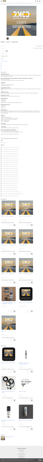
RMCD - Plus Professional (25, 273)
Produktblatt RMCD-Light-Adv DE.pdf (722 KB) (10, 172)
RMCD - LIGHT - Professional (9, 245)
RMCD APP (4, 331)
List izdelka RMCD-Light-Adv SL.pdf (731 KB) (9, 157)
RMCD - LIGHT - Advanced (25, 216)
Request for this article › (5, 61)
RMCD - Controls (7, 3)
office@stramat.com (21, 456)
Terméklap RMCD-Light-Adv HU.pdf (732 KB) (9, 183)
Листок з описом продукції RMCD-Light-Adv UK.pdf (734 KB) (12, 193)
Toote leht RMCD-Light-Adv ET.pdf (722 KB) (9, 185)
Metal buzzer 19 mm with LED (25, 421)
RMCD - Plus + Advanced (8, 273)
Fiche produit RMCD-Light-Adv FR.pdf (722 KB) (10, 151)
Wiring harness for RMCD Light (8, 392)
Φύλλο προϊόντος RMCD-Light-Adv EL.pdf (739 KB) (10, 191)
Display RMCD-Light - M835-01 (8, 363)
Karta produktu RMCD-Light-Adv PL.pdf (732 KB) (10, 155)
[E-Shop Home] (4, 1)
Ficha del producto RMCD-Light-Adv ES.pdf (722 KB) (11, 149)
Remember (4, 56)
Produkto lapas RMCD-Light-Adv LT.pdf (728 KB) (10, 174)
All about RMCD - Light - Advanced (32, 3)
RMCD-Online (4, 142)
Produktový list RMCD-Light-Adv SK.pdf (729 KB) (10, 179)
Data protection (32, 460)
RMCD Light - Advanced (20, 3)
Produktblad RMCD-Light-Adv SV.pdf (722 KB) (9, 170)
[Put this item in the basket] (6, 51)
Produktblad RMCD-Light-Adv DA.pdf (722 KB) (9, 168)
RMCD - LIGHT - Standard (8, 216)
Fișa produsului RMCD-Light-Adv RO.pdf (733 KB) (10, 153)
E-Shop (2, 3)
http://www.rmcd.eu (22, 457)
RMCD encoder (22, 391)
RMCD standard (23, 245)
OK (40, 460)
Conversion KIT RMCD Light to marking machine (8, 303)
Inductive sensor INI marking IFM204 (24, 363)
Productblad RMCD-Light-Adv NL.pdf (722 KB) (9, 162)
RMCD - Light (13, 3)
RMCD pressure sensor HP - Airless (8, 421)
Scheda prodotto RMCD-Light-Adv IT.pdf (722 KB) (10, 181)
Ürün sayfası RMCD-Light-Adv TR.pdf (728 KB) (9, 189)
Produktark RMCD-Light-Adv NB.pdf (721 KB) (9, 166)
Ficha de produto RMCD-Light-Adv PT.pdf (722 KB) (10, 147)
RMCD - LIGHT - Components (26, 302)
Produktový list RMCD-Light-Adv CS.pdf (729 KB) (10, 176)
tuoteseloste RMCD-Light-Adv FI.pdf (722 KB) (9, 187)
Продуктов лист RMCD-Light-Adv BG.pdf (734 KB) (10, 195)
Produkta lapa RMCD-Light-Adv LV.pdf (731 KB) (10, 164)
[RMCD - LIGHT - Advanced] (3, 438)
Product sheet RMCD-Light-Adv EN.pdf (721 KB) (10, 160)
